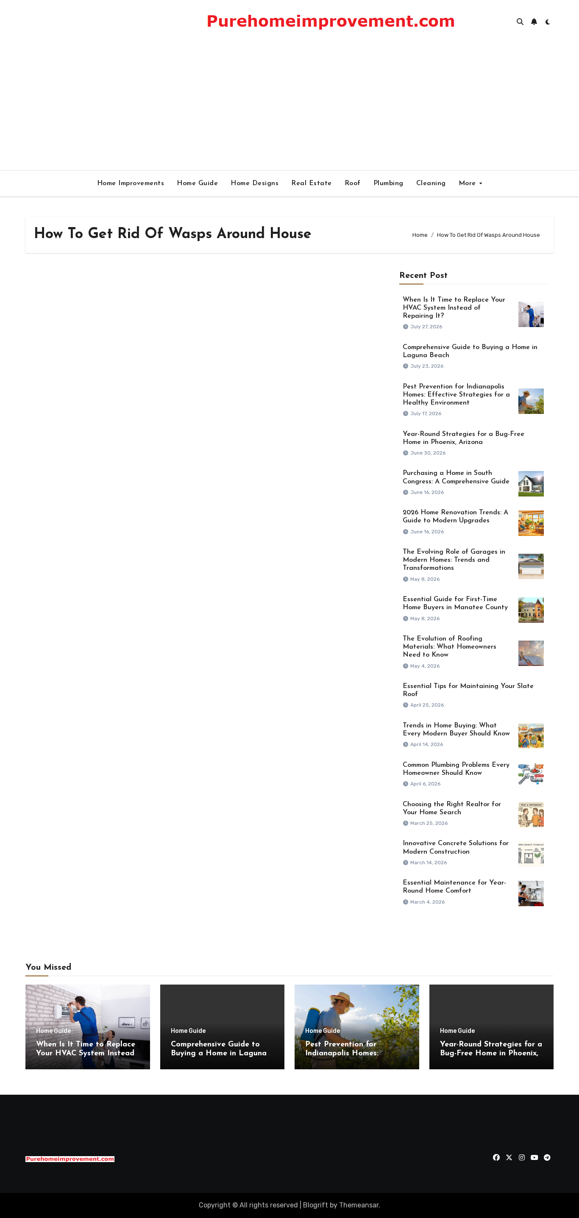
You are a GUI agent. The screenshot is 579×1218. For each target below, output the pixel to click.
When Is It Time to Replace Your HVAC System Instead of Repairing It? (454, 308)
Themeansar (359, 1205)
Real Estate (311, 183)
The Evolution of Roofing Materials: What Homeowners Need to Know (449, 646)
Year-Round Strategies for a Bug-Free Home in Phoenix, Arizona (491, 1054)
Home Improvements (130, 183)
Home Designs (254, 183)
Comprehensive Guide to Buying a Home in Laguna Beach (219, 1054)
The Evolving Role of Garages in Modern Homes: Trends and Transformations (454, 560)
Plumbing (388, 183)
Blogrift (315, 1205)
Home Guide (197, 183)
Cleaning (431, 183)
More (469, 183)
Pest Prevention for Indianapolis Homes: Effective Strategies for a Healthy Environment (456, 394)
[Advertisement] (289, 106)
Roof (353, 183)
